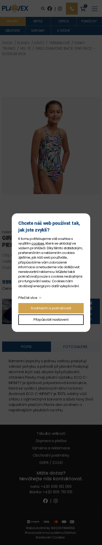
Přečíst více (27, 297)
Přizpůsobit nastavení (51, 319)
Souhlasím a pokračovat (51, 308)
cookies (37, 243)
